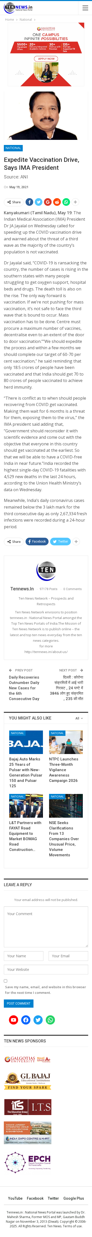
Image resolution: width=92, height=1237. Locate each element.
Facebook (35, 1198)
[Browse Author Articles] (46, 571)
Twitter (53, 1198)
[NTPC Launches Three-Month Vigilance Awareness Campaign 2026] (66, 742)
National (13, 148)
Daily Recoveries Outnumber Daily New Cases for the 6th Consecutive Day (24, 688)
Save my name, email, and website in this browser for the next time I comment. (45, 990)
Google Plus (73, 1198)
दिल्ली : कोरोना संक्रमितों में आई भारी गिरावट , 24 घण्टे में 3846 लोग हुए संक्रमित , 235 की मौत (66, 688)
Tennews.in (15, 1212)
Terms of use (72, 1226)
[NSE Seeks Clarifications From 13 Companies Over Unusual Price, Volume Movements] (66, 805)
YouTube (15, 1198)
